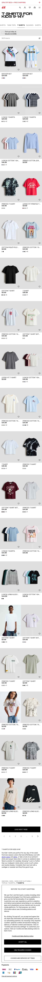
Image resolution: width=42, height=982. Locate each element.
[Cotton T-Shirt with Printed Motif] (31, 316)
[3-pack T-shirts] (10, 533)
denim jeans (6, 857)
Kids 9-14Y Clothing (22, 881)
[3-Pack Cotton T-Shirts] (10, 143)
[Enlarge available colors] (3, 78)
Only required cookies (22, 950)
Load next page (21, 829)
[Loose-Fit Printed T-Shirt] (31, 186)
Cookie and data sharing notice (22, 936)
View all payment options (9, 976)
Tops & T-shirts (8, 883)
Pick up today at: (10, 31)
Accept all (23, 942)
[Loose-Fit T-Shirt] (10, 360)
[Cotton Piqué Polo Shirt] (10, 230)
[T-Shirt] (31, 273)
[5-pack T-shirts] (10, 100)
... (26, 836)
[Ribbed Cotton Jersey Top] (31, 143)
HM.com (5, 881)
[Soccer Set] (10, 56)
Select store (11, 34)
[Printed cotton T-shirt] (31, 707)
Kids (11, 881)
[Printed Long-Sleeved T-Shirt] (10, 794)
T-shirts (20, 883)
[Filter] (39, 38)
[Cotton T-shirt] (10, 273)
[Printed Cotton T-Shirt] (31, 230)
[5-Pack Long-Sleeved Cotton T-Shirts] (10, 577)
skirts (15, 857)
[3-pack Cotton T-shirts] (31, 577)
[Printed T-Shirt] (10, 186)
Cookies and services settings (23, 958)
